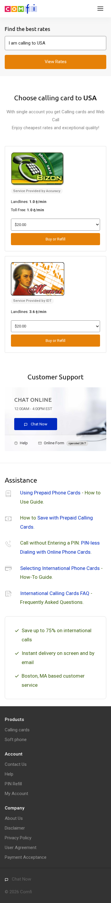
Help (24, 443)
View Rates (56, 61)
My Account (16, 793)
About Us (14, 818)
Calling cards (17, 729)
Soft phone (16, 739)
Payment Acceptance (25, 857)
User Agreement (20, 847)
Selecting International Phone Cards (60, 568)
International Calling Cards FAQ (54, 593)
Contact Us (16, 764)
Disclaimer (15, 828)
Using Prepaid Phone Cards (50, 493)
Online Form (65, 443)
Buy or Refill (55, 239)
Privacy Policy (18, 837)
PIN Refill (13, 783)
